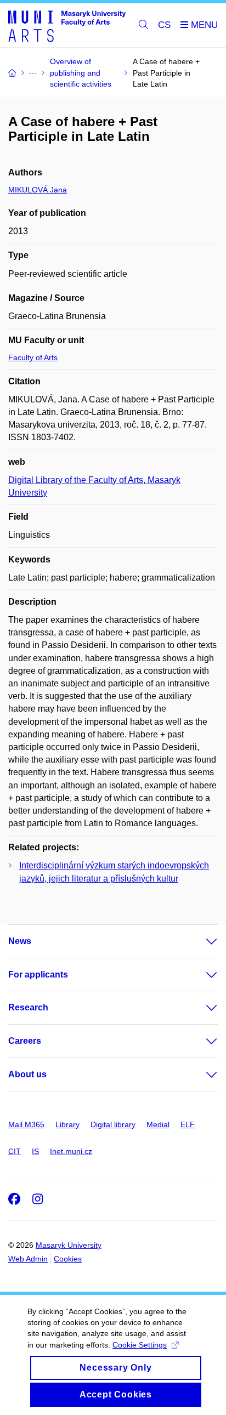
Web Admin (28, 1258)
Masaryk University (68, 1245)
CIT (14, 1151)
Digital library (113, 1124)
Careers (24, 1040)
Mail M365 (26, 1124)
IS (35, 1151)
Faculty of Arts (33, 357)
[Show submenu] (200, 941)
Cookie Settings (139, 1344)
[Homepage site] (67, 25)
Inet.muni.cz (71, 1151)
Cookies (68, 1258)
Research (28, 1007)
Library (67, 1124)
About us (27, 1074)
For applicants (38, 974)
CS (164, 25)
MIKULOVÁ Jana (37, 189)
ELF (187, 1124)
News (19, 941)
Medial (158, 1124)
